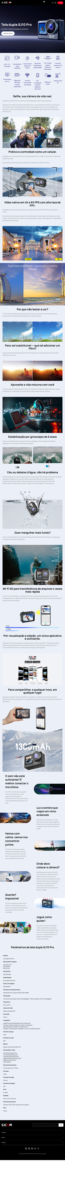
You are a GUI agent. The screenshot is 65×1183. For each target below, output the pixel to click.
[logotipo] (7, 3)
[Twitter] (29, 1149)
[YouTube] (32, 1149)
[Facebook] (26, 1149)
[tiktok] (35, 1149)
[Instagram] (38, 1149)
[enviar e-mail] (61, 1125)
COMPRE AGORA (8, 33)
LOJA (60, 3)
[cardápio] (2, 3)
